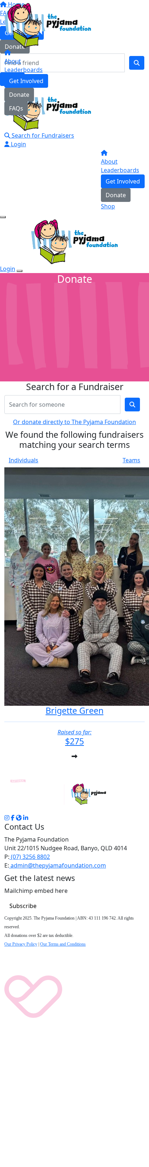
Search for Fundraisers (42, 135)
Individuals (23, 460)
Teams (131, 460)
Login (17, 144)
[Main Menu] (3, 217)
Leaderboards (23, 70)
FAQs (16, 108)
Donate (19, 95)
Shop (108, 206)
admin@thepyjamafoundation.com (57, 865)
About (12, 61)
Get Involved (26, 81)
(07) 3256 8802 (29, 857)
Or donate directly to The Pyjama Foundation (74, 422)
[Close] (19, 271)
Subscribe (23, 906)
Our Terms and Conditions (63, 944)
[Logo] (47, 25)
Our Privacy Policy (20, 944)
